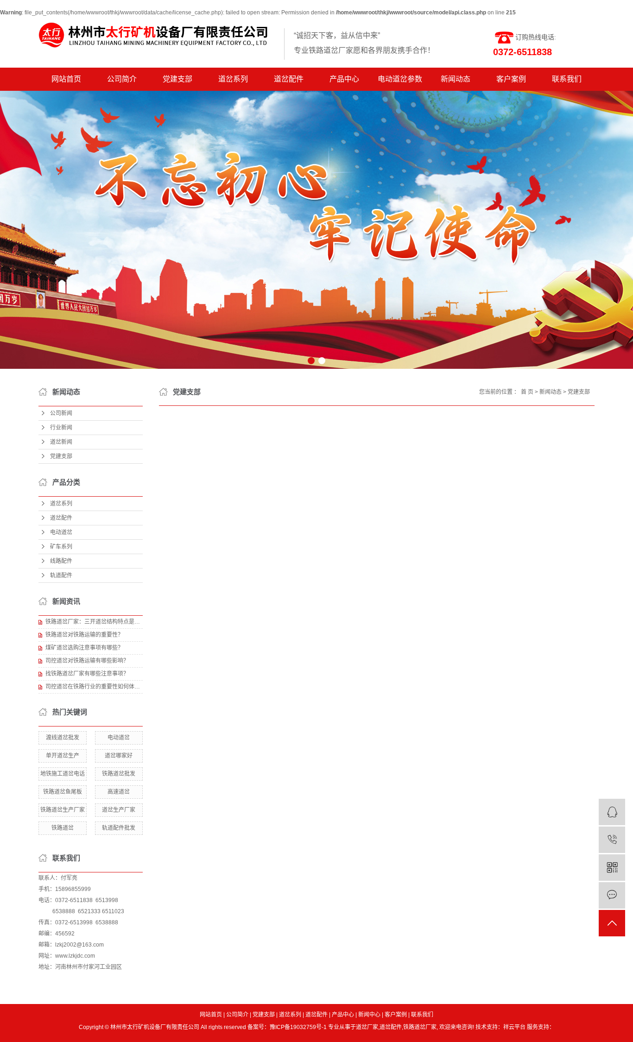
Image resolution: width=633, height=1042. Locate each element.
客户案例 (511, 79)
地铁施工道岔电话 (62, 773)
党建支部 (177, 79)
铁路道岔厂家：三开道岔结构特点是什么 (94, 622)
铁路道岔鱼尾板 (62, 792)
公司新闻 (61, 413)
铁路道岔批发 (118, 773)
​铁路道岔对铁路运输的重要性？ (84, 635)
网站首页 (66, 79)
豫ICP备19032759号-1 (298, 1027)
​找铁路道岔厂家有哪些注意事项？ (87, 673)
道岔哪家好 (119, 755)
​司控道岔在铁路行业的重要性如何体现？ (94, 686)
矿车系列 (61, 546)
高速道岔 (119, 792)
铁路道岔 (62, 828)
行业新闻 (61, 427)
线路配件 (61, 561)
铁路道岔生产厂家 (62, 810)
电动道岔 (61, 532)
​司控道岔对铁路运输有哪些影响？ (87, 660)
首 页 (527, 392)
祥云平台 (514, 1027)
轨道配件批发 (118, 828)
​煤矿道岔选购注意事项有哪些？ (84, 647)
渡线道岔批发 (62, 737)
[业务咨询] (612, 812)
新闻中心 (369, 1014)
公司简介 (122, 79)
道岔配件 (289, 79)
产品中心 (344, 79)
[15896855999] (612, 840)
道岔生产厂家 (118, 810)
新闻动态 (455, 79)
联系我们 (567, 79)
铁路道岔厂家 (420, 1027)
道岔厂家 (367, 1027)
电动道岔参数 (400, 79)
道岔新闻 (61, 442)
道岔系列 (233, 79)
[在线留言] (612, 895)
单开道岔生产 (62, 755)
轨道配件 (61, 575)
